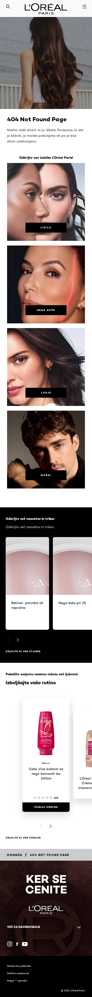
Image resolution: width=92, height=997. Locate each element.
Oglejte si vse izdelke (23, 837)
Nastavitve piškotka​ (19, 965)
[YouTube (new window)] (25, 944)
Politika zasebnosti (18, 973)
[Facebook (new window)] (17, 944)
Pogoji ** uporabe (17, 980)
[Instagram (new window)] (9, 944)
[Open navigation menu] (84, 6)
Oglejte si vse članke (23, 651)
